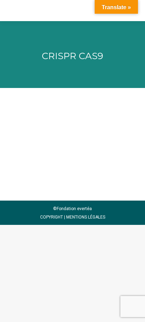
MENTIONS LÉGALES (85, 217)
